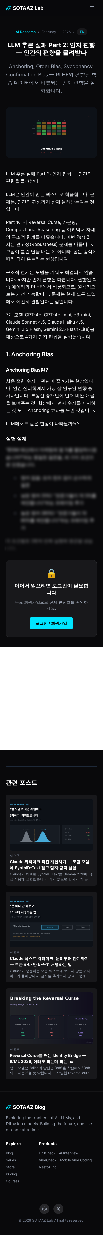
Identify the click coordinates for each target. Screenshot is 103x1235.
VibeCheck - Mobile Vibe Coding (65, 1160)
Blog (9, 1153)
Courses (12, 1181)
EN (82, 32)
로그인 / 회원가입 (51, 623)
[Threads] (45, 1209)
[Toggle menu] (92, 8)
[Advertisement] (51, 698)
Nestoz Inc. (48, 1167)
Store (10, 1167)
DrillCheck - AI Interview (58, 1153)
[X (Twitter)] (59, 1209)
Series (11, 1160)
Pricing (11, 1174)
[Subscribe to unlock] (51, 499)
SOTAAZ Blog (29, 1107)
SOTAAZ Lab (28, 8)
